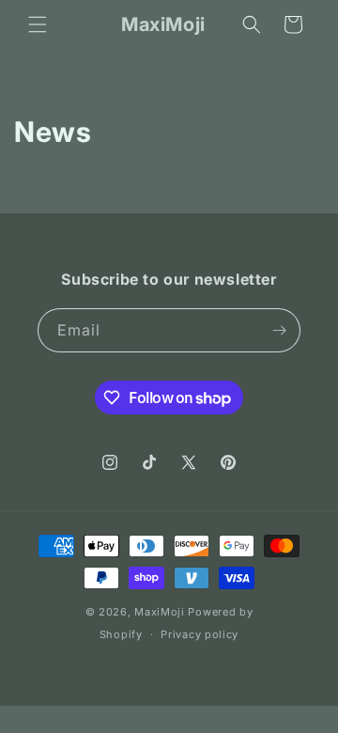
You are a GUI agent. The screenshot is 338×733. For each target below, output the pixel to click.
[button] (37, 24)
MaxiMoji (159, 611)
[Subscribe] (279, 330)
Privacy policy (199, 634)
